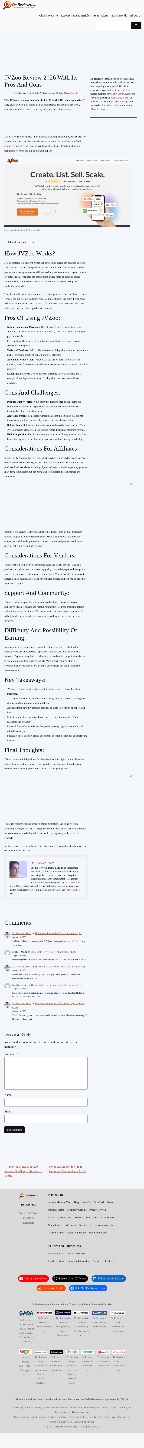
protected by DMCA (117, 1399)
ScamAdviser (123, 94)
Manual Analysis (70, 93)
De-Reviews (28, 1204)
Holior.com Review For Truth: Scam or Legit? (58, 933)
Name (8, 1094)
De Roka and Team (21, 933)
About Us (75, 890)
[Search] (136, 25)
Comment (11, 1054)
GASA (123, 90)
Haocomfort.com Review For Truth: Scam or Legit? (61, 966)
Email (8, 1111)
